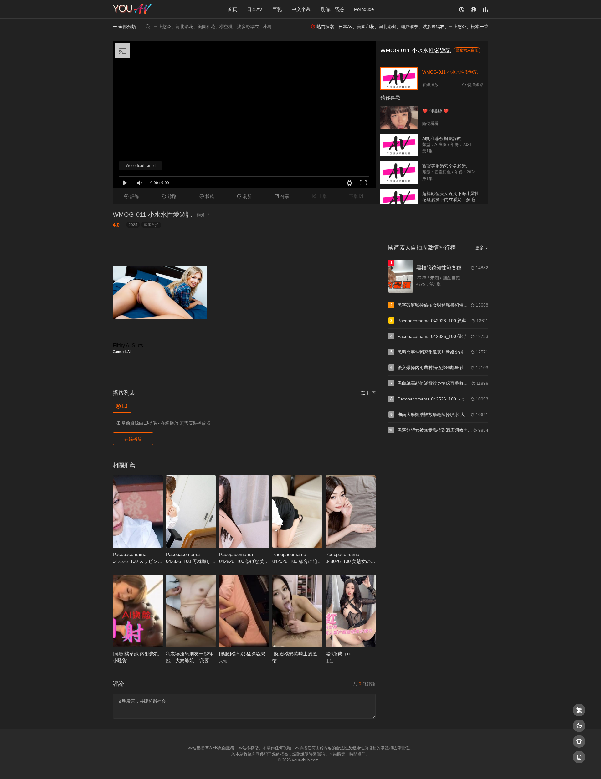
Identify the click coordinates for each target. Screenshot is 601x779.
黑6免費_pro (338, 653)
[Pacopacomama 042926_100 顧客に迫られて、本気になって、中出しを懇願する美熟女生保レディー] (297, 511)
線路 (169, 196)
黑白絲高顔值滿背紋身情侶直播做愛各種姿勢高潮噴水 (450, 383)
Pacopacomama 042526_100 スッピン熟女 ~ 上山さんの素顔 (137, 561)
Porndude (364, 9)
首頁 (232, 9)
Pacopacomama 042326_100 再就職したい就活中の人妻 (191, 561)
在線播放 (133, 438)
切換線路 (473, 84)
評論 (131, 196)
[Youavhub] (133, 9)
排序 (368, 392)
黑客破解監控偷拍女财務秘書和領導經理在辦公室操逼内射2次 (458, 304)
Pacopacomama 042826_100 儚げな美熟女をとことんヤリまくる (462, 336)
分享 (282, 196)
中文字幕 (301, 9)
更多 (481, 247)
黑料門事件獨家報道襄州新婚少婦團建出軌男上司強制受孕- (455, 351)
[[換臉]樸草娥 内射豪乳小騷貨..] (138, 611)
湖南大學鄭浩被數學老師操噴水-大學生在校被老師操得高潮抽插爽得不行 (468, 414)
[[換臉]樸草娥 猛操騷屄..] (244, 611)
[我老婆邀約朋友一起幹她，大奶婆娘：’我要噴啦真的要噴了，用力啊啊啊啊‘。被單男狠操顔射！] (191, 611)
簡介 (203, 214)
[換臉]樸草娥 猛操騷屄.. (243, 653)
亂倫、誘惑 (332, 9)
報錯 (206, 196)
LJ (121, 406)
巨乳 (277, 9)
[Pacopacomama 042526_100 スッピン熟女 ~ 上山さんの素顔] (138, 511)
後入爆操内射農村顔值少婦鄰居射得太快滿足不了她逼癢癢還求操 (461, 367)
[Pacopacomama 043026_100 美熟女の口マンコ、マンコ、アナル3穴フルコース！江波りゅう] (351, 511)
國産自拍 (151, 225)
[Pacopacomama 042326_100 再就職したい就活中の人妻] (191, 511)
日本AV (254, 9)
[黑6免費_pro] (351, 611)
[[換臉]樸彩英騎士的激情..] (297, 611)
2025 (133, 225)
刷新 (244, 196)
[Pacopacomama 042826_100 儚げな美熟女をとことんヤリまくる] (244, 511)
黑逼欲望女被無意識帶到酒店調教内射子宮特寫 (444, 430)
